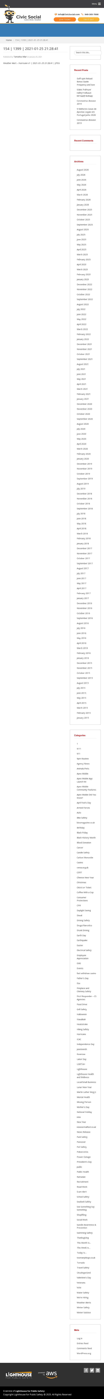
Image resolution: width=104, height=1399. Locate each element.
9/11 (79, 748)
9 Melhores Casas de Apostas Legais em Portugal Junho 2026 (86, 111)
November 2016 (84, 608)
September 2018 (85, 508)
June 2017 (81, 578)
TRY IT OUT (88, 19)
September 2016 (85, 618)
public (79, 1166)
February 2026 (84, 199)
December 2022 (84, 284)
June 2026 (81, 179)
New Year (81, 1122)
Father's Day (83, 978)
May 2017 (81, 583)
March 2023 (82, 269)
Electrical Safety (84, 950)
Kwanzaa (81, 1054)
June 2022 (81, 314)
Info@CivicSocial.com (69, 14)
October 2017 (83, 558)
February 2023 (84, 274)
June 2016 (81, 633)
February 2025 (84, 259)
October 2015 (83, 673)
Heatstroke (82, 1024)
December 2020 (84, 404)
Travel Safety (83, 1267)
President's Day (84, 1161)
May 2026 (81, 184)
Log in (79, 1338)
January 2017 (83, 598)
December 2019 (84, 463)
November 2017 (84, 553)
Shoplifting (81, 1214)
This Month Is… (84, 1242)
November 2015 (84, 668)
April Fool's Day (84, 802)
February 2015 (84, 712)
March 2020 (82, 448)
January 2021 (83, 398)
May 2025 (81, 244)
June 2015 (81, 693)
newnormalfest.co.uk (86, 1127)
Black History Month (86, 837)
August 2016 (83, 623)
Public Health (83, 1171)
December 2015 (84, 663)
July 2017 (81, 573)
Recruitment (82, 1181)
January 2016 (83, 658)
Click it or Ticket (84, 887)
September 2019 (85, 478)
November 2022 (84, 289)
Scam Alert (82, 1191)
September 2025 (85, 224)
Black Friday (82, 832)
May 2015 (81, 697)
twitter (92, 1370)
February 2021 (84, 394)
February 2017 (84, 593)
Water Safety (83, 1292)
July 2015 (81, 687)
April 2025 (81, 249)
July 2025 (81, 234)
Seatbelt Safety (84, 1201)
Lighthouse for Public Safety (30, 1391)
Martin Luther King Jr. (86, 1092)
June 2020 (81, 433)
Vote (79, 1287)
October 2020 (83, 414)
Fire (78, 983)
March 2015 (82, 707)
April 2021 (81, 384)
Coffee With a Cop (85, 892)
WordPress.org (84, 1353)
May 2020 (81, 438)
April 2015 (81, 702)
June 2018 (81, 518)
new (79, 1117)
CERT (79, 872)
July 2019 (81, 488)
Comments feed (84, 1348)
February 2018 (84, 538)
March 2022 (82, 329)
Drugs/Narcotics (84, 925)
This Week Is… (83, 1247)
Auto (79, 812)
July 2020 (81, 428)
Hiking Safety (83, 1029)
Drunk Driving (83, 930)
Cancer (80, 847)
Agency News (83, 763)
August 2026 (83, 169)
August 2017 (83, 568)
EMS (79, 963)
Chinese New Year (85, 877)
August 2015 (83, 683)
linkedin (97, 1370)
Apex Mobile (82, 773)
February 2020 (84, 453)
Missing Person (84, 1102)
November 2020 (84, 408)
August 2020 (83, 423)
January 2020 (83, 458)
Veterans (81, 1282)
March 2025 (82, 254)
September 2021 (85, 359)
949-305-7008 (91, 14)
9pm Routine (83, 758)
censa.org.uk (82, 867)
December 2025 (84, 209)
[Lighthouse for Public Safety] (19, 1375)
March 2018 (82, 533)
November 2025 (84, 214)
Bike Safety (82, 817)
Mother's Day (83, 1107)
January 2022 (83, 339)
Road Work (82, 1186)
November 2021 (84, 349)
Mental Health (83, 1097)
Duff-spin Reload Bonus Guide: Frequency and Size (86, 81)
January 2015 (83, 717)
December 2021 (84, 344)
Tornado (81, 1262)
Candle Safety (83, 852)
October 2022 (83, 294)
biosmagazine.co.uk (86, 822)
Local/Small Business (86, 1082)
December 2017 (84, 548)
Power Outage (84, 1156)
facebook (86, 1370)
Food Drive (82, 1004)
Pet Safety (82, 1147)
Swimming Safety (85, 1232)
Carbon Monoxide (85, 857)
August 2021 (83, 364)
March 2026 (82, 194)
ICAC (79, 1039)
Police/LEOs (82, 1151)
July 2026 (81, 174)
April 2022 (81, 324)
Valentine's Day (84, 1277)
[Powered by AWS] (47, 1375)
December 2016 (84, 603)
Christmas (81, 882)
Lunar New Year (84, 1087)
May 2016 (81, 638)
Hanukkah (81, 1019)
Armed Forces (83, 807)
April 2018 (81, 528)
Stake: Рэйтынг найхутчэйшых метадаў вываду (85, 92)
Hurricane (81, 1034)
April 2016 (81, 643)
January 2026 (83, 204)
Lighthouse (82, 1069)
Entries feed (82, 1343)
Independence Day (85, 1044)
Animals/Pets (83, 768)
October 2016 (83, 613)
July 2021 (81, 369)
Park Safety (82, 1137)
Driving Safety (83, 920)
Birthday (81, 827)
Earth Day (81, 935)
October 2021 (83, 354)
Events (80, 968)
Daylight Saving (84, 910)
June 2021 (81, 374)
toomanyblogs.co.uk (86, 1257)
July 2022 (81, 309)
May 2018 (81, 523)
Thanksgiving (83, 1237)
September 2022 (85, 299)
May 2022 (81, 319)
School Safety (83, 1196)
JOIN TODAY (64, 19)
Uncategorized (84, 1272)
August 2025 (83, 229)
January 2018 (83, 543)
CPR (79, 905)
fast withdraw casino (86, 973)
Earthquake (82, 940)
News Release (83, 1132)
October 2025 (83, 219)
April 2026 (81, 189)
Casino (80, 862)
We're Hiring (82, 1297)
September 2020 (85, 418)
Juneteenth (82, 1049)
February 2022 (84, 334)
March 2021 (82, 389)
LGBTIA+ (81, 1064)
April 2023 (81, 264)
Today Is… (82, 1252)
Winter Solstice (84, 1312)
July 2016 (81, 628)
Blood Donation (84, 842)
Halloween (82, 1014)
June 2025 (81, 239)
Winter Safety (83, 1307)
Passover (81, 1141)
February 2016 (84, 653)
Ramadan (81, 1176)
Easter (80, 945)
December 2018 (84, 493)
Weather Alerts (84, 1302)
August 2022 (83, 304)
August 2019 (83, 483)
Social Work (82, 1219)
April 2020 (81, 443)
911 (78, 753)
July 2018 (81, 513)
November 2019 (84, 468)
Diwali (79, 915)
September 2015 (85, 677)
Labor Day (81, 1059)
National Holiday (84, 1112)
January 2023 (83, 279)
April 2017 (81, 588)
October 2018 (83, 503)
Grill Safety (82, 1009)
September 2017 (85, 563)
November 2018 (84, 498)
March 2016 (82, 648)
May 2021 (81, 379)
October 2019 (83, 473)
